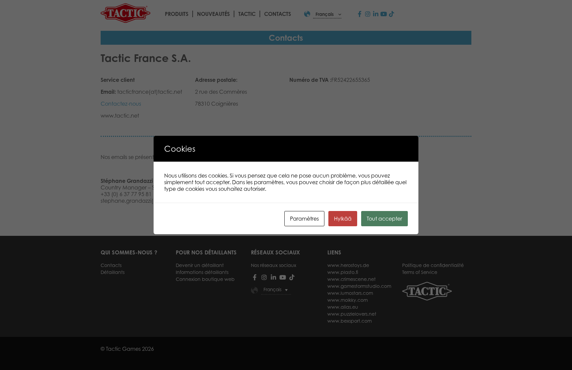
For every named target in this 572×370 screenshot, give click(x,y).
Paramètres (304, 218)
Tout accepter (384, 218)
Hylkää (343, 218)
